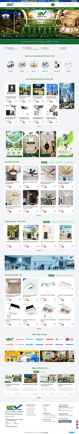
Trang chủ (45, 406)
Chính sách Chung (30, 406)
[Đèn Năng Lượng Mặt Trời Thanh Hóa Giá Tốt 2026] (13, 378)
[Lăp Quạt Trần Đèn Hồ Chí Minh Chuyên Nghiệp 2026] (48, 378)
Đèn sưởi (51, 275)
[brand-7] (69, 339)
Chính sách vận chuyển (31, 415)
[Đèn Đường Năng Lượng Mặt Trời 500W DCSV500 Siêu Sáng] (38, 110)
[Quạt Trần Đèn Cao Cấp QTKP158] (65, 197)
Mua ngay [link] (42, 41)
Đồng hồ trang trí (59, 275)
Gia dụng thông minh (69, 275)
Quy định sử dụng (30, 412)
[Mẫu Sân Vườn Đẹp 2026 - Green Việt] (30, 378)
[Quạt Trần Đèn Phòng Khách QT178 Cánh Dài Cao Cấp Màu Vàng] (65, 173)
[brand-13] (59, 344)
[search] (53, 4)
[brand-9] (19, 344)
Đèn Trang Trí (70, 221)
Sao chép (55, 41)
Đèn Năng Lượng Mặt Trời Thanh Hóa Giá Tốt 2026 (13, 385)
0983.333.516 (8, 423)
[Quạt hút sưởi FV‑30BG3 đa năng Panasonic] (30, 310)
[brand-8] (9, 344)
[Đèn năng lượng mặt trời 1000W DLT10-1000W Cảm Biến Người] (52, 110)
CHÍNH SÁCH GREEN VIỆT (31, 405)
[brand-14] (69, 344)
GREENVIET (46, 432)
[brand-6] (59, 339)
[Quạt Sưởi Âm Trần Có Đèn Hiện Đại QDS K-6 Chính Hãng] (30, 286)
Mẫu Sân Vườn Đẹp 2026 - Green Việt (30, 384)
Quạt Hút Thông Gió (69, 162)
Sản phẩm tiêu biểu (12, 162)
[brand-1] (9, 339)
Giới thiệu (45, 408)
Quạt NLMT (46, 221)
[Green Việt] (10, 5)
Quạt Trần (44, 162)
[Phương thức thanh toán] (66, 421)
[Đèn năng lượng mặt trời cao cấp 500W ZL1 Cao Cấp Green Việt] (11, 89)
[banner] (14, 144)
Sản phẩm (45, 410)
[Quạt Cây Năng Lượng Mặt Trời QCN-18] (13, 232)
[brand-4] (39, 339)
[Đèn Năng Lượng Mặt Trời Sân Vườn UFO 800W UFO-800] (38, 89)
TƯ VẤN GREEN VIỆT (46, 405)
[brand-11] (39, 344)
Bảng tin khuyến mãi (39, 368)
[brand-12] (49, 344)
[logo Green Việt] (14, 407)
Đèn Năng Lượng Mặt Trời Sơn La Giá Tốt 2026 (65, 385)
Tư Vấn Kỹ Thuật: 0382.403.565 (49, 417)
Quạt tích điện (62, 221)
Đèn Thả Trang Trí (59, 162)
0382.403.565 (16, 423)
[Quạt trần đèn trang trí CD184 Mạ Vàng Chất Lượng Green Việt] (13, 197)
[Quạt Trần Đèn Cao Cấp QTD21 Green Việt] (30, 173)
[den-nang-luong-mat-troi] (39, 24)
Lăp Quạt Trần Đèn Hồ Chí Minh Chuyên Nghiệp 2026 (47, 385)
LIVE (65, 4)
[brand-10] (29, 344)
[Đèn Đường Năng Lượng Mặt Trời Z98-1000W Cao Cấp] (11, 110)
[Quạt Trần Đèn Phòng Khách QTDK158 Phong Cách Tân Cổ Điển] (30, 197)
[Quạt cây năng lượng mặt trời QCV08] (48, 232)
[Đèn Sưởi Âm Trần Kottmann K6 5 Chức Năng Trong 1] (13, 310)
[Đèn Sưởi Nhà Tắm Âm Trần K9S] (65, 310)
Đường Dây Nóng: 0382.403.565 (49, 421)
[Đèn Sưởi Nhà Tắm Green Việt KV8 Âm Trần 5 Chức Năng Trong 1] (13, 286)
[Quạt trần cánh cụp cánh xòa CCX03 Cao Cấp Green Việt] (13, 173)
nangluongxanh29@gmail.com (11, 426)
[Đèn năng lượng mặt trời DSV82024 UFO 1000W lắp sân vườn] (52, 89)
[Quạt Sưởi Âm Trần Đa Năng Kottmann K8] (65, 286)
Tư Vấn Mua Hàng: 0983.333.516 (49, 415)
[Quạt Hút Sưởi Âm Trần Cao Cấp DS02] (48, 286)
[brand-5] (49, 339)
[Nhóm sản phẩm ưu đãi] (66, 96)
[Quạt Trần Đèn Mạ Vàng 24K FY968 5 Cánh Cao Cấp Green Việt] (48, 173)
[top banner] (39, 1)
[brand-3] (29, 339)
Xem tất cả (39, 126)
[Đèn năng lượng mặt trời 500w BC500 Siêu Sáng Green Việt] (25, 110)
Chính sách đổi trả (30, 410)
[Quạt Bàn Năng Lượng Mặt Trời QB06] (65, 232)
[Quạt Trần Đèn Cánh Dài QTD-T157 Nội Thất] (48, 197)
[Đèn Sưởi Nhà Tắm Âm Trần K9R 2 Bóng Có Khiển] (48, 310)
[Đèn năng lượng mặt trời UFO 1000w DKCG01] (25, 89)
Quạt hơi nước (54, 221)
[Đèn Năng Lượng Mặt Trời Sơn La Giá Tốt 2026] (66, 378)
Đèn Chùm (51, 162)
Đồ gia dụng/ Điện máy (13, 275)
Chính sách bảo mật (31, 408)
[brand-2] (19, 339)
